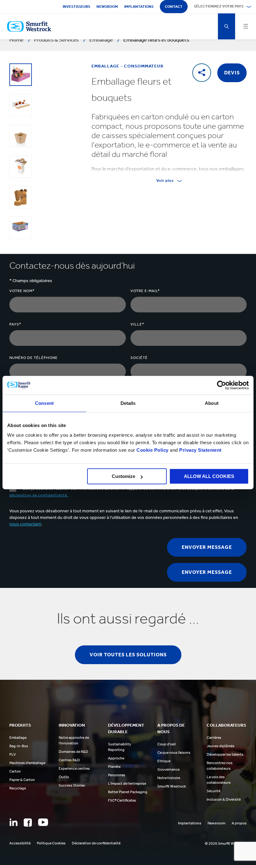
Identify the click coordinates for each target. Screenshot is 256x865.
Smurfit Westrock (171, 786)
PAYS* (15, 324)
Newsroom (107, 6)
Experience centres (74, 768)
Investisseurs (76, 6)
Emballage (18, 737)
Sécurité (213, 791)
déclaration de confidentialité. (38, 495)
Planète (114, 766)
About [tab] (212, 403)
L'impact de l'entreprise (127, 783)
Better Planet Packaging (127, 792)
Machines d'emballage (27, 763)
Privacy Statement (200, 450)
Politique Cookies (51, 843)
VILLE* (137, 324)
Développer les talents (225, 754)
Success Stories (72, 785)
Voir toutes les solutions (128, 655)
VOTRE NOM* (22, 291)
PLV (12, 754)
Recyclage (17, 788)
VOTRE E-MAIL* (145, 291)
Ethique (163, 761)
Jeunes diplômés (220, 746)
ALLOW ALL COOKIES (209, 476)
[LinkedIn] (13, 822)
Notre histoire (168, 778)
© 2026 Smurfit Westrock (226, 843)
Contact (174, 6)
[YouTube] (43, 822)
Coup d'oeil (166, 744)
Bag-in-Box (18, 746)
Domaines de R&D (73, 751)
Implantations (139, 6)
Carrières (214, 737)
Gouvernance (168, 769)
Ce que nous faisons (173, 752)
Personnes (116, 775)
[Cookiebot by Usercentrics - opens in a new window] (221, 385)
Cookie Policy (152, 450)
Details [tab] (128, 403)
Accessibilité (20, 843)
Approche (116, 758)
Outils (64, 777)
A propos (239, 823)
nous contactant (25, 524)
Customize (123, 476)
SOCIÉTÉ (139, 357)
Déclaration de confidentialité (96, 843)
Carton (15, 771)
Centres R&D (69, 760)
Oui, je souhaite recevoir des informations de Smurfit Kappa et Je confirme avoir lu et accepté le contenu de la (121, 491)
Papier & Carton (22, 780)
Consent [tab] (44, 403)
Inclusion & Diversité (224, 799)
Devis (232, 73)
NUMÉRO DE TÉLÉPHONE (33, 357)
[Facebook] (28, 822)
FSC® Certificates (122, 800)
